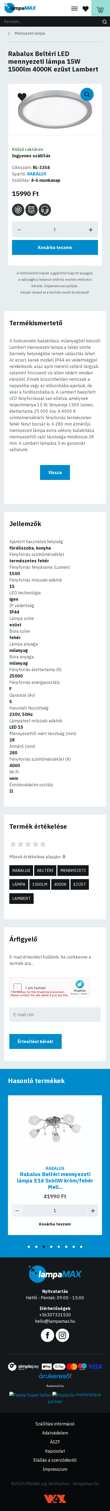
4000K (60, 884)
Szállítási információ (55, 1423)
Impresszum (55, 1469)
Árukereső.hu (55, 1386)
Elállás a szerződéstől (55, 1460)
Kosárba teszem (55, 247)
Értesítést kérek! (35, 1041)
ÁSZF (55, 1442)
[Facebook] (47, 1334)
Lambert (21, 898)
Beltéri (45, 870)
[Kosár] (100, 8)
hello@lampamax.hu (55, 1321)
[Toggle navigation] (74, 8)
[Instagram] (62, 1334)
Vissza (55, 472)
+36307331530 (55, 1314)
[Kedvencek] (85, 8)
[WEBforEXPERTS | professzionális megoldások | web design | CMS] (55, 1499)
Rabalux (21, 870)
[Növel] (93, 1210)
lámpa (18, 884)
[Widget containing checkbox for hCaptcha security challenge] (49, 987)
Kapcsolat (55, 1451)
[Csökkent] (17, 1210)
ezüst (79, 884)
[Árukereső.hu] (55, 1377)
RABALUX (36, 174)
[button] (29, 1247)
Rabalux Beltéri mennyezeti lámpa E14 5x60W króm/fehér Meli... (55, 1181)
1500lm (39, 884)
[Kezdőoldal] (20, 8)
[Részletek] (55, 1128)
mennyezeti (73, 870)
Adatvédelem (55, 1433)
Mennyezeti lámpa (30, 33)
